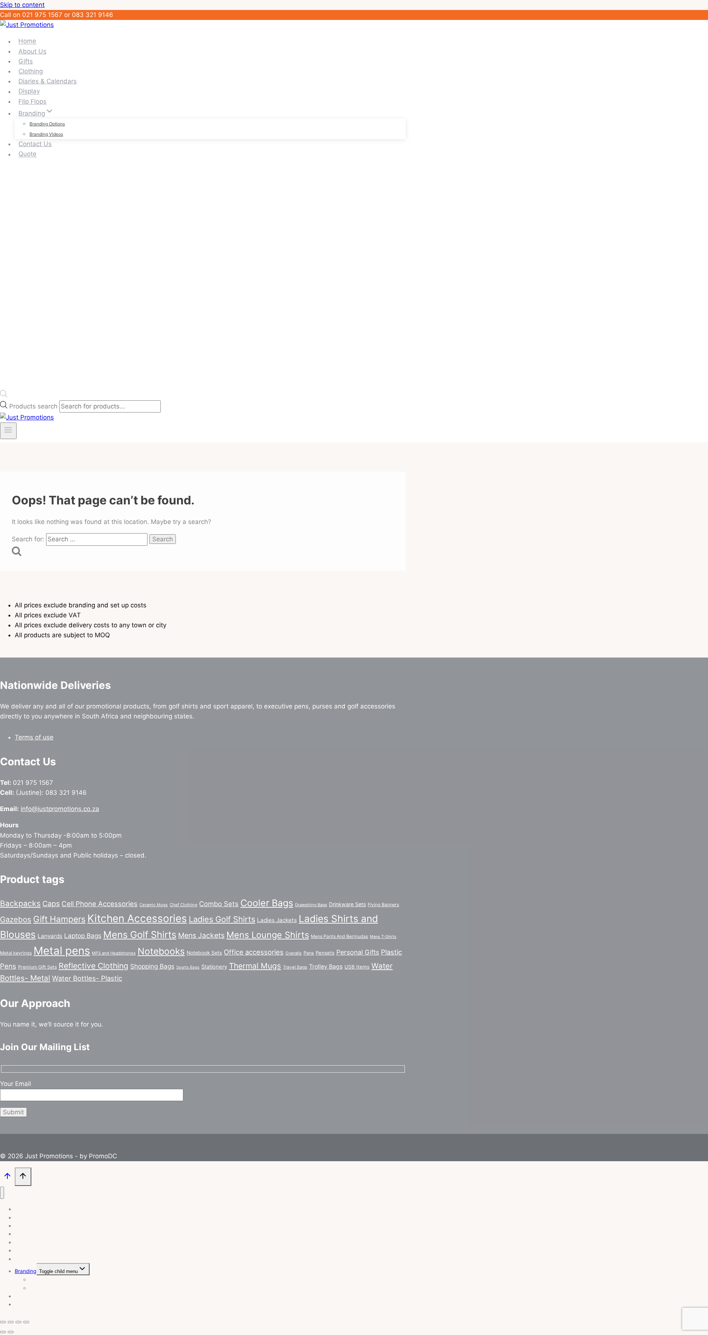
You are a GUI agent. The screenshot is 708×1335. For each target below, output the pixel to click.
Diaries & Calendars (47, 81)
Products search (34, 406)
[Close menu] (2, 1193)
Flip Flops (32, 101)
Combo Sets (219, 904)
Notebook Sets (204, 953)
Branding (26, 1271)
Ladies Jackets (277, 920)
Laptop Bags (82, 935)
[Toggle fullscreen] (11, 1322)
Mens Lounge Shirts (267, 934)
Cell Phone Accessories (100, 904)
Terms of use (34, 737)
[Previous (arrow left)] (3, 1332)
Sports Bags (187, 967)
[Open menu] (8, 430)
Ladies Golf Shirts (222, 919)
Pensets (325, 953)
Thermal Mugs (255, 965)
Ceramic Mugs (153, 904)
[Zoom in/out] (3, 1322)
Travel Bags (295, 967)
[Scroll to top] (7, 1177)
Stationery (214, 966)
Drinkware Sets (347, 904)
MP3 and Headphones (114, 953)
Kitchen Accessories (137, 918)
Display (29, 91)
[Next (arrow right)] (11, 1332)
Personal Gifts (357, 952)
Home (27, 41)
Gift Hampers (59, 919)
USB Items (356, 967)
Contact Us (35, 144)
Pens (308, 953)
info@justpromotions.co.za (60, 809)
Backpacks (20, 903)
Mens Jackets (201, 935)
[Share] (18, 1322)
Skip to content (22, 4)
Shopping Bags (152, 966)
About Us (32, 51)
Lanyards (50, 935)
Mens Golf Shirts (139, 934)
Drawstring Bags (311, 904)
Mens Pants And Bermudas (339, 936)
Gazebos (15, 919)
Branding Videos (46, 134)
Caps (51, 903)
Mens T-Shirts (383, 936)
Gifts (25, 61)
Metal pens (62, 950)
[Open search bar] (3, 395)
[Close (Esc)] (26, 1322)
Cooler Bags (266, 902)
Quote (27, 154)
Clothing (30, 71)
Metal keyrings (16, 953)
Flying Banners (383, 904)
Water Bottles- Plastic (87, 978)
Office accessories (254, 952)
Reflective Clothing (93, 965)
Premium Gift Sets (37, 967)
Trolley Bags (326, 966)
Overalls (293, 953)
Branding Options (47, 124)
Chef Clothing (183, 904)
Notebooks (161, 951)
